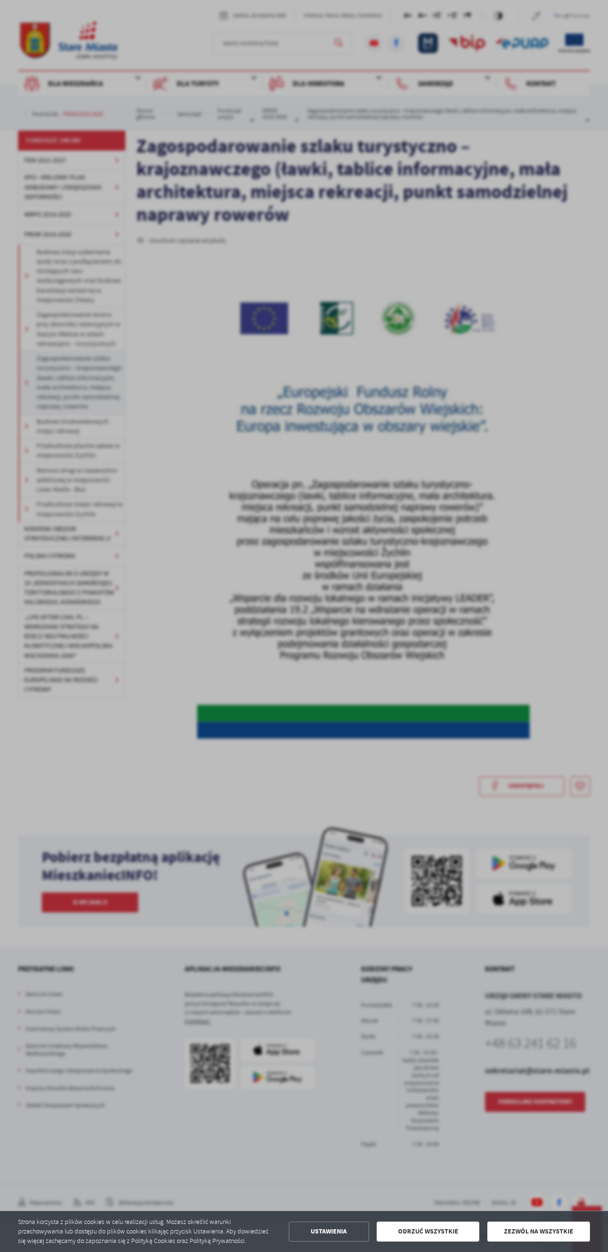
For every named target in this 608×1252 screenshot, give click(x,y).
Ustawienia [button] (329, 1231)
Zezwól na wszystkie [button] (538, 1231)
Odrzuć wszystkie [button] (428, 1231)
